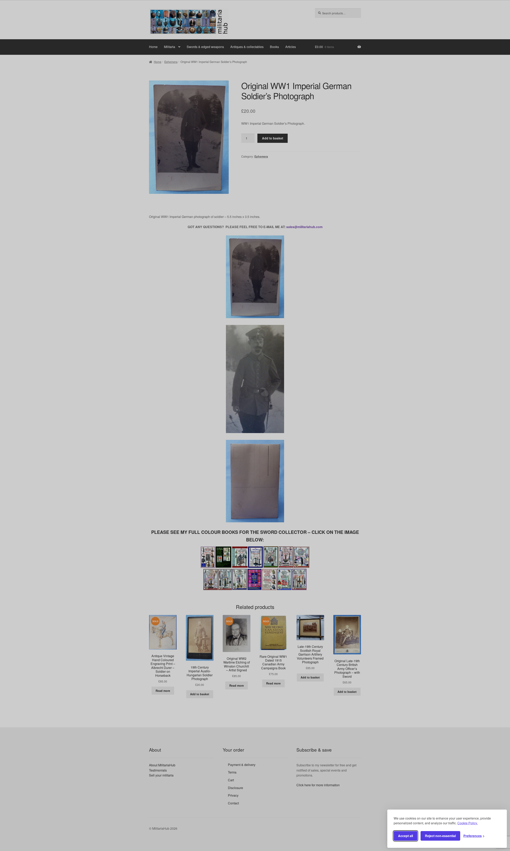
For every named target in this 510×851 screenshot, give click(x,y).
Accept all (405, 835)
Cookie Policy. (467, 823)
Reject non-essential (440, 835)
